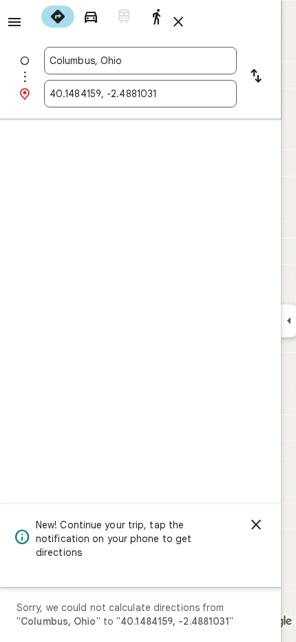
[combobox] (140, 60)
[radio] (57, 16)
